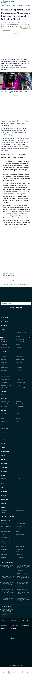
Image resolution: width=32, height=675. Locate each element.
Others (2, 483)
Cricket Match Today (21, 332)
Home (2, 5)
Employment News (20, 404)
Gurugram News (20, 359)
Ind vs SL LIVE (19, 344)
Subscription (4, 625)
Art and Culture (4, 413)
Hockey (2, 481)
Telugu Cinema (19, 549)
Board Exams (19, 401)
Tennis (17, 481)
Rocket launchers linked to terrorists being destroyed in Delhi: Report (8, 583)
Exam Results (4, 406)
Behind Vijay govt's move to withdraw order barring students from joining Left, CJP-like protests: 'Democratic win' (8, 576)
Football (18, 478)
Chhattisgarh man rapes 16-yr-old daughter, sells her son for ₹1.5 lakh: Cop (8, 591)
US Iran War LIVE (5, 523)
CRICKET (3, 329)
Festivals (18, 416)
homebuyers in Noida (6, 537)
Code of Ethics (25, 625)
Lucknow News (19, 365)
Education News (20, 406)
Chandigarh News (5, 356)
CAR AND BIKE (4, 467)
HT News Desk (6, 30)
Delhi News (3, 359)
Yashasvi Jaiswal (20, 342)
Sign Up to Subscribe (16, 307)
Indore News (4, 362)
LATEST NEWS (4, 317)
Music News (4, 382)
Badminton (3, 478)
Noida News (19, 367)
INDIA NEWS (4, 325)
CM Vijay (3, 534)
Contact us (13, 620)
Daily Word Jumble (5, 513)
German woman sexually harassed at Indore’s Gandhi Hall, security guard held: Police (23, 584)
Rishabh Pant (4, 344)
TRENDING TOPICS (5, 541)
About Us (3, 620)
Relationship (4, 421)
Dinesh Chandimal (5, 347)
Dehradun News (20, 356)
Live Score (3, 335)
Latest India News (7, 562)
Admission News (5, 401)
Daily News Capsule (6, 303)
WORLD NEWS (4, 321)
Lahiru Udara (19, 347)
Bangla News (19, 552)
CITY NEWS (4, 351)
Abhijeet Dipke (4, 529)
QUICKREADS (4, 499)
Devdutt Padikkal (20, 339)
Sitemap (3, 628)
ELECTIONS (4, 495)
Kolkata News (4, 365)
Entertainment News (6, 552)
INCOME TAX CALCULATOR (8, 517)
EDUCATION (4, 398)
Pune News (18, 370)
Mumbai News (4, 367)
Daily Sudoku (4, 510)
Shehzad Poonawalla (6, 526)
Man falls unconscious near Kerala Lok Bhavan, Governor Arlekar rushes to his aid (23, 591)
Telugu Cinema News (6, 385)
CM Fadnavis (19, 526)
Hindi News (19, 554)
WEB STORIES (4, 428)
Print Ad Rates (14, 625)
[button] (2, 2)
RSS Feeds (13, 628)
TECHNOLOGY (4, 471)
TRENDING (3, 432)
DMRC (11, 133)
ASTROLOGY (4, 391)
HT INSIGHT (4, 491)
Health (2, 418)
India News (20, 5)
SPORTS (3, 475)
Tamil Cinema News (20, 382)
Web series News (5, 387)
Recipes (18, 418)
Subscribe (27, 2)
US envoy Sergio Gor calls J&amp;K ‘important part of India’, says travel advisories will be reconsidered (23, 568)
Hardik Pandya (4, 342)
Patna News (4, 370)
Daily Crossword (20, 510)
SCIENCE (3, 455)
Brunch (17, 413)
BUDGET (3, 448)
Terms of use (25, 620)
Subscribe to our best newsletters (16, 300)
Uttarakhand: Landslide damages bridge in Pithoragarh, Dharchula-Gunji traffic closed (7, 567)
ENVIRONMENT (5, 451)
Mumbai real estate (20, 534)
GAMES (3, 507)
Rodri (17, 531)
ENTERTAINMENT (5, 377)
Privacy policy (4, 623)
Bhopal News (19, 354)
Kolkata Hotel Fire (20, 523)
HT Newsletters (25, 623)
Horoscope (3, 394)
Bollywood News (5, 379)
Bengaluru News (5, 354)
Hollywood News (20, 379)
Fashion (2, 416)
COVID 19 (3, 503)
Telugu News (4, 554)
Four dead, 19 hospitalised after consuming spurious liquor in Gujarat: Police (23, 598)
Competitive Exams (5, 404)
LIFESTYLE (3, 410)
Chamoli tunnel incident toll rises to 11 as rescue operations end (7, 598)
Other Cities (19, 373)
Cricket (13, 5)
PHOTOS (3, 440)
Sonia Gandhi (19, 529)
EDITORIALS (4, 463)
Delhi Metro (20, 198)
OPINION (3, 459)
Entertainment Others (21, 387)
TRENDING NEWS (5, 520)
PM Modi (6, 161)
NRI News (3, 557)
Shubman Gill (4, 339)
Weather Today (14, 623)
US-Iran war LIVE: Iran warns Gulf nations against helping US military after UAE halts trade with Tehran (7, 612)
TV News (18, 385)
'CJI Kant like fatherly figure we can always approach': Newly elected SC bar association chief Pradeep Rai (23, 576)
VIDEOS (3, 444)
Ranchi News (4, 373)
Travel (17, 421)
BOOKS (3, 487)
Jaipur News (19, 362)
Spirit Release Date (5, 531)
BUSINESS (3, 436)
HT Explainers (19, 557)
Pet (1, 424)
